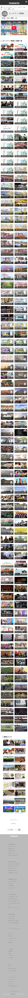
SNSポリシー (11, 981)
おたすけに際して (12, 916)
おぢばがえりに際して (13, 881)
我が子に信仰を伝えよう (13, 898)
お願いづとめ (11, 853)
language (13, 823)
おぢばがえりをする (12, 879)
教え (9, 964)
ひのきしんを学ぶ (12, 868)
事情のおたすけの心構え (13, 920)
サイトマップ (11, 983)
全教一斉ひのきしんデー (13, 866)
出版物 (9, 953)
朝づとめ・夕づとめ (12, 846)
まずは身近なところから (13, 896)
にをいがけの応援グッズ (13, 901)
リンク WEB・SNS (12, 970)
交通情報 (10, 942)
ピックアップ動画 (17, 7)
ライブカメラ (11, 940)
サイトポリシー (11, 979)
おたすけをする (11, 914)
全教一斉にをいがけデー (13, 907)
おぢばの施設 (11, 885)
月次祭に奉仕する (12, 850)
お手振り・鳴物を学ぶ (13, 855)
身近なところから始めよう (13, 863)
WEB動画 (10, 951)
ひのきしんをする (12, 861)
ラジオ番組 (10, 949)
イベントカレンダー (12, 938)
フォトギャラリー (12, 955)
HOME (3, 7)
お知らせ (10, 935)
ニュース (10, 933)
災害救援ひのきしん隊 (13, 872)
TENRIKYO (13, 994)
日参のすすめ (11, 848)
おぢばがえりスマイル (13, 887)
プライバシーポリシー (13, 977)
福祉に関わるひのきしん (13, 870)
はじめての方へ (14, 819)
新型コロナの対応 (12, 968)
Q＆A (9, 966)
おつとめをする (11, 844)
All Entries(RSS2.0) (12, 986)
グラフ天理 (10, 957)
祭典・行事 (10, 883)
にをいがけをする (12, 894)
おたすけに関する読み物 (13, 922)
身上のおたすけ (11, 918)
